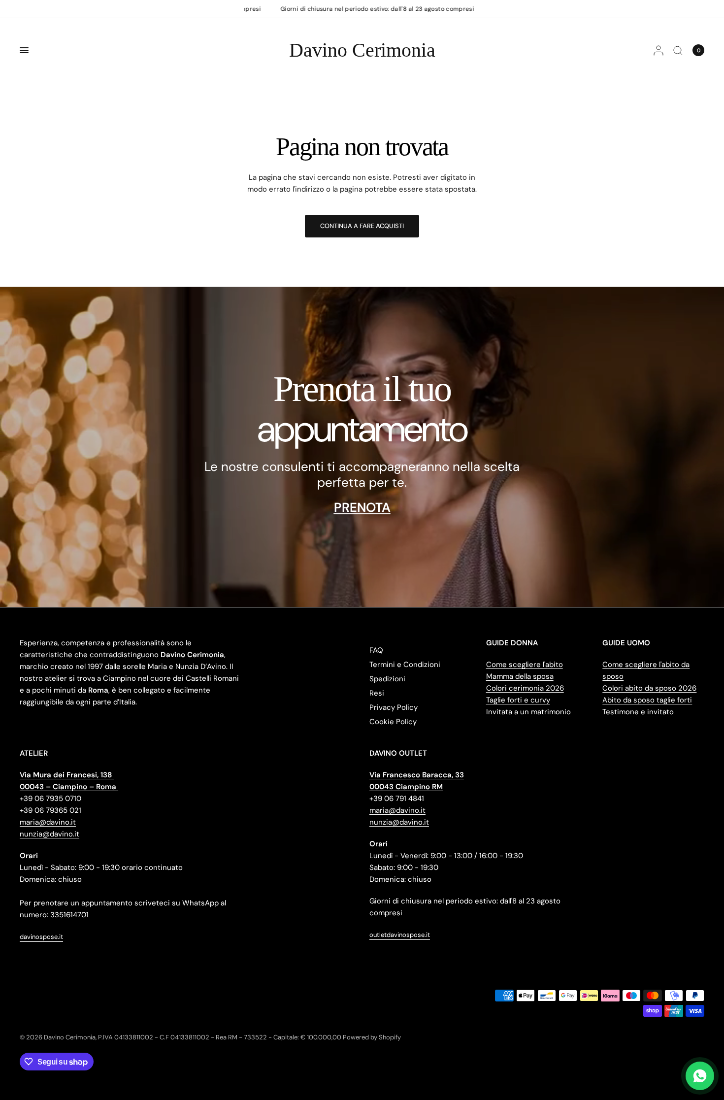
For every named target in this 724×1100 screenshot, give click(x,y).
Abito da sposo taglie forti (647, 700)
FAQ (376, 650)
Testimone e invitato (638, 712)
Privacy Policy (393, 707)
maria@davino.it (48, 822)
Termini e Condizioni (404, 664)
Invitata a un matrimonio (528, 712)
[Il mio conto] (658, 50)
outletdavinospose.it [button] (399, 934)
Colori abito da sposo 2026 (649, 688)
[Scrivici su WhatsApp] (700, 1076)
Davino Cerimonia (362, 50)
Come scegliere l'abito (524, 664)
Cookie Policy (393, 722)
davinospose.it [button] (41, 936)
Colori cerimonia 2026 (525, 688)
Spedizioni (387, 679)
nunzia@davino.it (49, 834)
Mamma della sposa (520, 676)
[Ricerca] (678, 50)
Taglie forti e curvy (518, 700)
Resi (376, 693)
